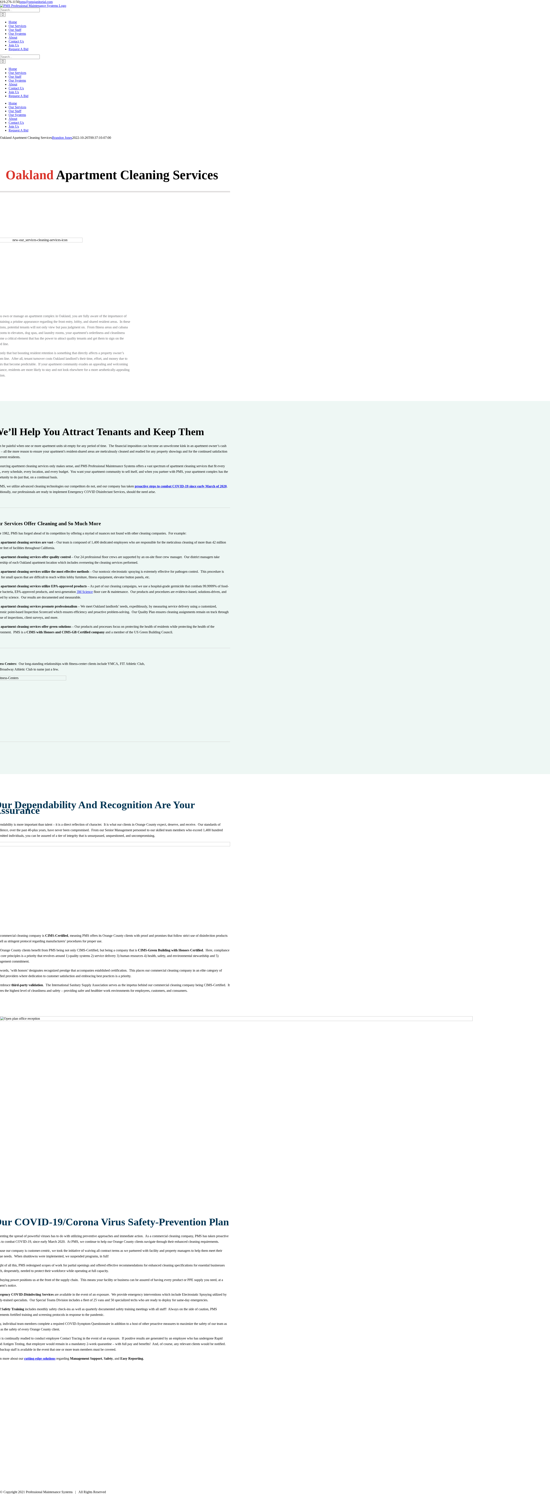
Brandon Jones (62, 137)
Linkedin (66, 1464)
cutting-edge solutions (39, 1358)
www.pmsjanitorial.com (26, 1453)
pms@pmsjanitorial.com (36, 2)
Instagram (44, 1464)
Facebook (28, 1464)
